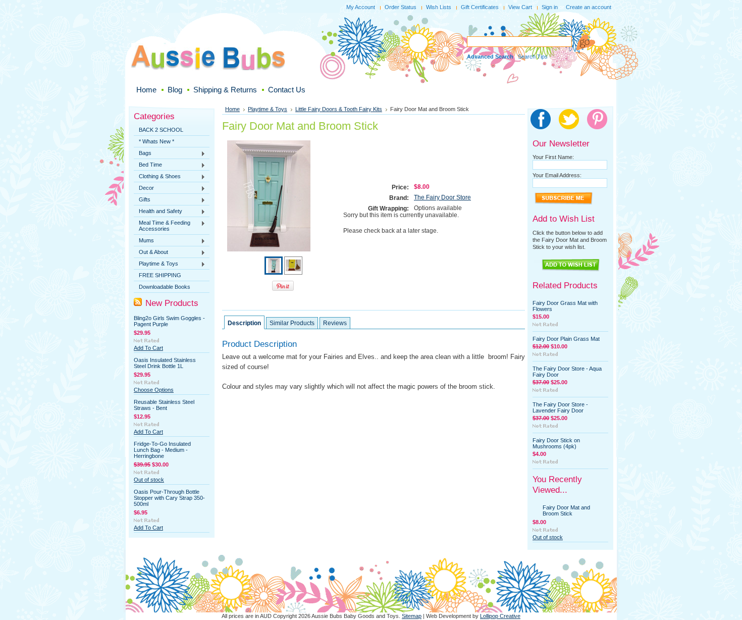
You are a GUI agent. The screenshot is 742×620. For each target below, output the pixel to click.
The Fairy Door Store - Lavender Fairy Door (560, 407)
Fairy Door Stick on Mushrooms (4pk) (556, 443)
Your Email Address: (557, 175)
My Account (360, 7)
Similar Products (292, 323)
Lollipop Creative (500, 616)
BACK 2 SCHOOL (161, 130)
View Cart (520, 7)
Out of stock (149, 480)
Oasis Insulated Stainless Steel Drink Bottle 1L (165, 363)
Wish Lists (438, 7)
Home (232, 109)
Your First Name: (553, 157)
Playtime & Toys (156, 264)
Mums (144, 240)
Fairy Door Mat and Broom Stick (566, 510)
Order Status (400, 7)
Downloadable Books (164, 287)
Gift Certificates (480, 7)
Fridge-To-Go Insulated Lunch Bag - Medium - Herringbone (162, 450)
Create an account (588, 7)
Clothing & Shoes (157, 176)
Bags (142, 153)
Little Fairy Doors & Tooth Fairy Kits (338, 109)
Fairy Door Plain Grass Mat (566, 339)
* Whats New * (156, 141)
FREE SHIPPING (160, 275)
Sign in (550, 7)
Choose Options (154, 390)
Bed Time (148, 165)
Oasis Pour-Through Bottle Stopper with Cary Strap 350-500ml (169, 498)
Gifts (142, 199)
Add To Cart (148, 348)
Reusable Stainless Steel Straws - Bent (164, 405)
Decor (144, 188)
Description (244, 323)
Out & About (151, 252)
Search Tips (533, 57)
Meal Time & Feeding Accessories (162, 226)
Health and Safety (158, 211)
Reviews (335, 323)
